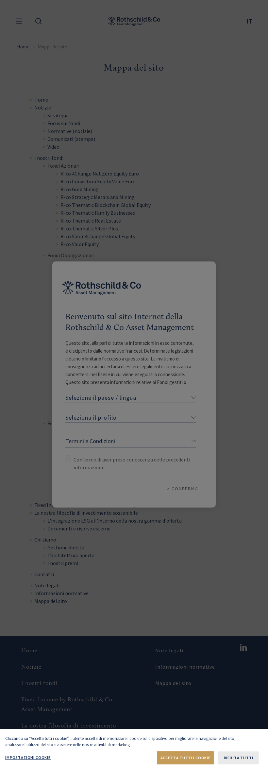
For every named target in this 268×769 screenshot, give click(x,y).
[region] (134, 749)
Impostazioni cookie (28, 757)
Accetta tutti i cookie (185, 757)
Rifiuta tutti (238, 757)
